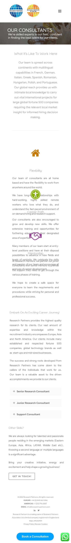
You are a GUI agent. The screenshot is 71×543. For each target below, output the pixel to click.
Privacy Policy (29, 524)
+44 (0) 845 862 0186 (39, 500)
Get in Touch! (21, 476)
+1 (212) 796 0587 (40, 503)
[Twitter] (38, 510)
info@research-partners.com (38, 507)
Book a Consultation (35, 536)
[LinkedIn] (35, 510)
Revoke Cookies (41, 524)
